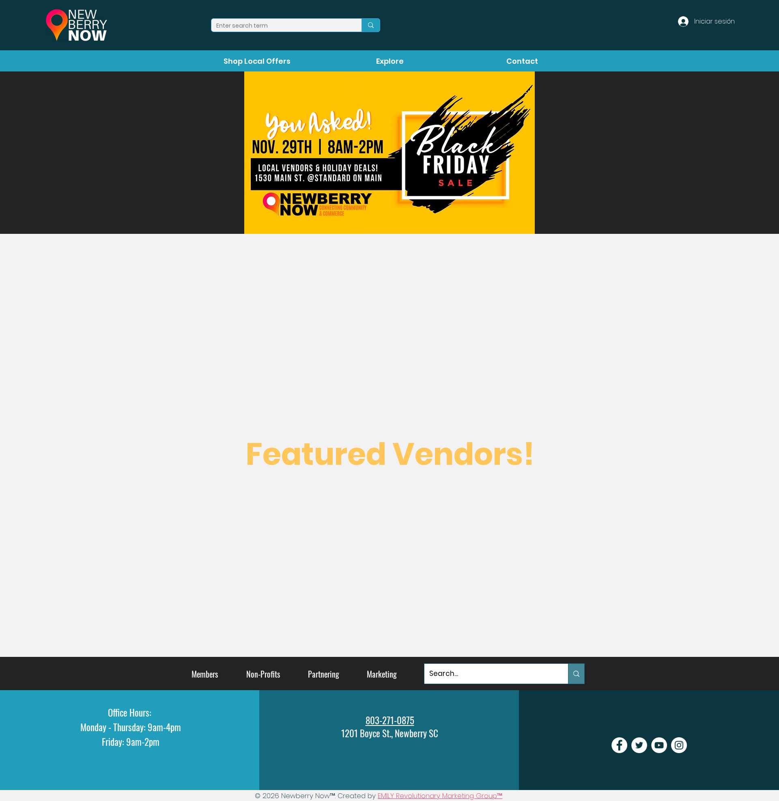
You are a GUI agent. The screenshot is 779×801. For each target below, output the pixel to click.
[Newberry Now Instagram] (679, 745)
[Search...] (576, 674)
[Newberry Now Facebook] (619, 745)
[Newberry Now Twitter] (639, 745)
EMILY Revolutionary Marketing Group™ (440, 796)
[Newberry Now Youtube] (659, 745)
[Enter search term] (371, 25)
